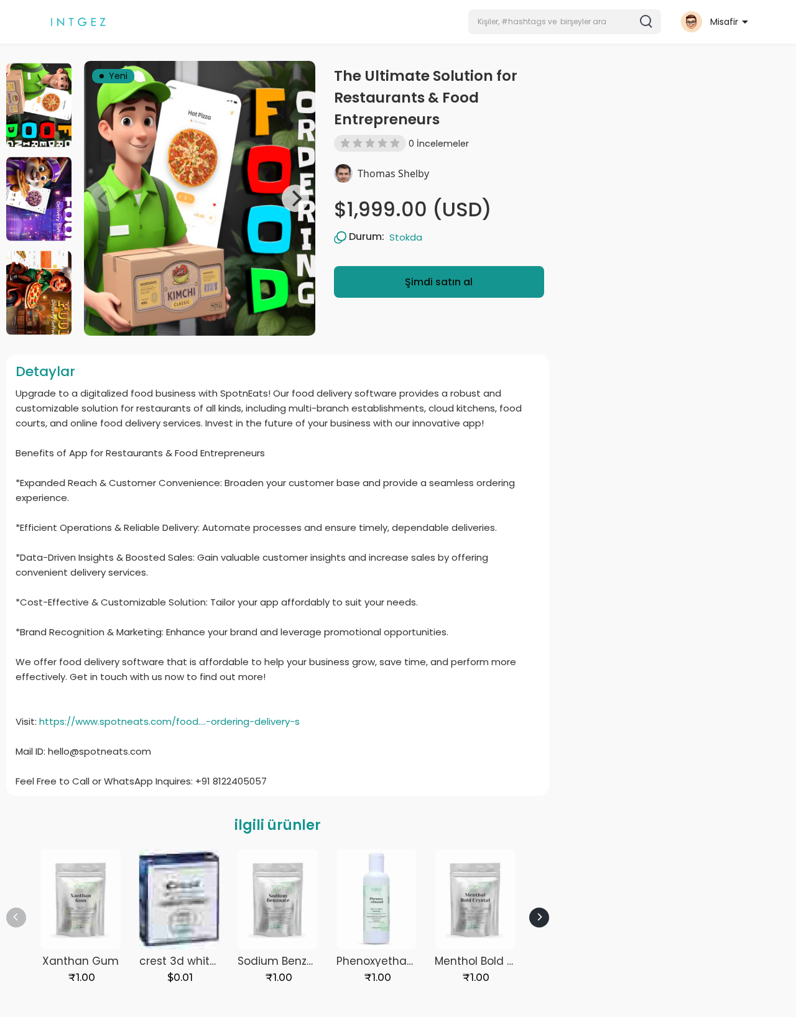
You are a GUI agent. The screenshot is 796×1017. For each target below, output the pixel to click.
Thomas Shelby (393, 173)
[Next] (295, 198)
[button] (564, 21)
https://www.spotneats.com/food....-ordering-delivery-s (169, 721)
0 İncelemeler (439, 143)
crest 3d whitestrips (192, 961)
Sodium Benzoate (285, 961)
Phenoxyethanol (379, 961)
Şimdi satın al (439, 282)
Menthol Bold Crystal (490, 961)
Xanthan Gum (80, 961)
